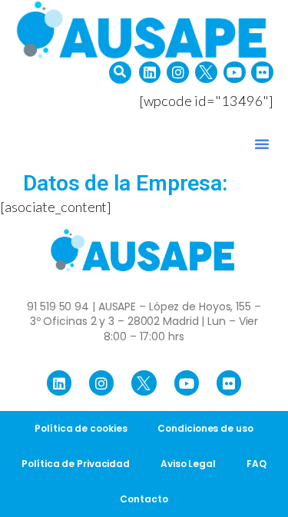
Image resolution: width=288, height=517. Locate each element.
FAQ (256, 463)
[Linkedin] (150, 72)
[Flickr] (262, 72)
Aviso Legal (188, 463)
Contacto (143, 498)
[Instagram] (178, 72)
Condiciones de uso (205, 428)
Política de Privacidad (76, 463)
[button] (120, 72)
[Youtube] (234, 72)
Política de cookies (81, 428)
